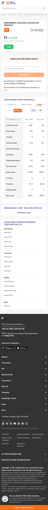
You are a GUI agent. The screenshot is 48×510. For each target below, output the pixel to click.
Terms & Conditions (23, 438)
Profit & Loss (12, 104)
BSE (11, 30)
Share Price (7, 232)
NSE (6, 30)
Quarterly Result (9, 281)
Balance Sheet (26, 104)
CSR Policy (5, 444)
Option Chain (8, 242)
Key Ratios (7, 271)
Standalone (17, 110)
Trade (8, 47)
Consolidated (9, 110)
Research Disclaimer (23, 434)
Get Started (24, 75)
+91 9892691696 (8, 336)
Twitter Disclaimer (38, 434)
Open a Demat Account (24, 507)
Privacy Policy (36, 438)
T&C (24, 81)
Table (40, 110)
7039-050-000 (19, 329)
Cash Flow (41, 104)
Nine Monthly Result (10, 290)
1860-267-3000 (7, 329)
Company (7, 306)
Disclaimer (5, 434)
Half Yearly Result (9, 286)
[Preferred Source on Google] (37, 30)
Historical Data (8, 246)
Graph (33, 110)
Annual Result (8, 295)
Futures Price (8, 237)
